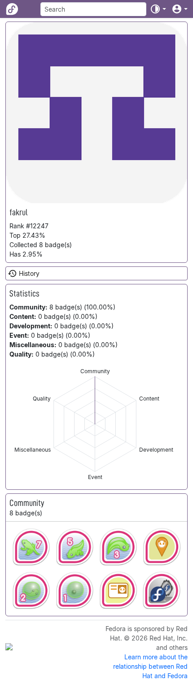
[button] (158, 9)
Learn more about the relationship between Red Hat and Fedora (150, 666)
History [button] (29, 273)
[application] (95, 424)
